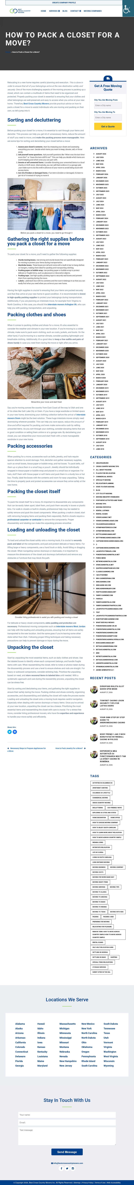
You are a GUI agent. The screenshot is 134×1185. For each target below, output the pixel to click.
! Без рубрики (101, 575)
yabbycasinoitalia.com (105, 602)
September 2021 (102, 317)
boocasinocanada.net (105, 643)
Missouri (64, 1042)
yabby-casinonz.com (104, 595)
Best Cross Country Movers (36, 103)
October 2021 (101, 313)
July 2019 (100, 405)
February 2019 (102, 422)
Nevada (64, 1056)
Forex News (101, 558)
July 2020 (100, 364)
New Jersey (66, 1065)
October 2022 (101, 273)
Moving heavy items (100, 882)
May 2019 (99, 412)
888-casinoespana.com (105, 578)
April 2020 (100, 374)
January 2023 (101, 262)
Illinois (40, 1033)
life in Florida (98, 852)
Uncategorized (102, 463)
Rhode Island (88, 1061)
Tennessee (109, 1028)
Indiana (41, 1037)
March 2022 (101, 296)
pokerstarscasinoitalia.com (108, 629)
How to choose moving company (105, 822)
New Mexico (88, 1023)
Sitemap (77, 1183)
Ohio (84, 1042)
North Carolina (89, 1033)
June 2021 (100, 327)
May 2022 (99, 290)
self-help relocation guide (103, 947)
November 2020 (102, 351)
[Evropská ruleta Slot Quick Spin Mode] (94, 689)
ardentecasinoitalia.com (106, 663)
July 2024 (100, 201)
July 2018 (100, 446)
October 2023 (101, 232)
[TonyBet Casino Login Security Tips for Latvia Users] (94, 704)
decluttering (98, 808)
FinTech (99, 599)
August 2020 (101, 361)
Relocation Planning (105, 483)
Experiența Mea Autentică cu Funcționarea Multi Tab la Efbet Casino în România (113, 756)
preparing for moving (101, 922)
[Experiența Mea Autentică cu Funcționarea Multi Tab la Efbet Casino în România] (94, 754)
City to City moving (104, 494)
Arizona (19, 1033)
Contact (74, 11)
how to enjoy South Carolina (104, 827)
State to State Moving (105, 487)
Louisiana (42, 1056)
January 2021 (101, 344)
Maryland (42, 1065)
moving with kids (117, 912)
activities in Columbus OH (102, 783)
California (20, 1042)
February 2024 (102, 218)
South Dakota (111, 1023)
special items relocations (103, 962)
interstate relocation (101, 847)
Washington (110, 1051)
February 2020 (102, 381)
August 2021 (101, 320)
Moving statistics (103, 507)
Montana (64, 1047)
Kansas (41, 1047)
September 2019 (102, 398)
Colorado (20, 1047)
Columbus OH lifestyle (101, 793)
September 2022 (102, 276)
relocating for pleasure (102, 927)
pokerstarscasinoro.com (106, 633)
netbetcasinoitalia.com (106, 656)
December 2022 (102, 266)
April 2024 (100, 212)
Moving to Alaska (99, 892)
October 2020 (101, 354)
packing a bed (108, 917)
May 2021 (99, 330)
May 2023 (99, 249)
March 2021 (101, 337)
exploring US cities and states (104, 813)
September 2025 (102, 191)
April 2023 (100, 252)
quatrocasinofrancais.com (107, 568)
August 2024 (101, 198)
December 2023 (102, 225)
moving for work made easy (103, 877)
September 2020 (102, 357)
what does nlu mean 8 (105, 622)
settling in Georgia (100, 952)
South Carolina (89, 1065)
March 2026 (101, 171)
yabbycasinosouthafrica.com (108, 605)
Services (53, 11)
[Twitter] (67, 1169)
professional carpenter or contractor (24, 519)
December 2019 (102, 388)
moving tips (114, 887)
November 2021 (102, 310)
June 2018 (100, 449)
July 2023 (100, 242)
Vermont (108, 1042)
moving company (116, 867)
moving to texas (99, 912)
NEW (97, 653)
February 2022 (102, 300)
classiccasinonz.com (105, 572)
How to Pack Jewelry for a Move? (69, 748)
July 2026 (100, 157)
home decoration (99, 817)
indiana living (98, 842)
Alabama (20, 1023)
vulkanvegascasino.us (105, 524)
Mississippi (66, 1037)
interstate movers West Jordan (70, 626)
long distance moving (101, 862)
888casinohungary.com (105, 588)
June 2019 (100, 408)
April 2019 (100, 415)
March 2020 (101, 378)
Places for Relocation (105, 473)
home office (115, 817)
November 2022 (102, 269)
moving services (99, 887)
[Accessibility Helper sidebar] (128, 8)
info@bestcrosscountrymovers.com (68, 1163)
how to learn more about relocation (107, 832)
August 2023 (101, 239)
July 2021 (100, 323)
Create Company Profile (64, 3)
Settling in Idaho (99, 957)
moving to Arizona (100, 897)
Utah (106, 1037)
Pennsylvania (89, 1056)
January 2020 (101, 385)
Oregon (85, 1051)
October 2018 (101, 435)
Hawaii (41, 1023)
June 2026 (100, 161)
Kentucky (42, 1051)
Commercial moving (100, 798)
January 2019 (101, 425)
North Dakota (89, 1037)
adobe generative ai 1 (105, 670)
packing (96, 917)
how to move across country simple (107, 837)
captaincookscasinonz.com (107, 548)
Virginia (108, 1047)
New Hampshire (68, 1061)
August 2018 (101, 442)
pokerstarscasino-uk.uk (106, 626)
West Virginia (111, 1056)
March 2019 (101, 418)
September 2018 (102, 439)
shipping (114, 957)
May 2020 (99, 371)
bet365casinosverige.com (107, 660)
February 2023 (102, 259)
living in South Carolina (102, 857)
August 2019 (101, 402)
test (98, 612)
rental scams (102, 514)
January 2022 (101, 303)
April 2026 (100, 167)
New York (87, 1028)
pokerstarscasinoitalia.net (108, 555)
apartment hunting (100, 788)
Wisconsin (109, 1061)
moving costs (98, 872)
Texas (107, 1033)
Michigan (64, 1028)
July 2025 (100, 195)
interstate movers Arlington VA (62, 304)
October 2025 (101, 188)
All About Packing (103, 470)
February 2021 (102, 340)
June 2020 (100, 368)
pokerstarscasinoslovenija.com (110, 639)
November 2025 (102, 184)
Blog (65, 11)
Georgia (19, 1065)
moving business (99, 867)
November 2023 (102, 229)
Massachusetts (68, 1023)
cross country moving (101, 803)
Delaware (20, 1056)
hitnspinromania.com (105, 531)
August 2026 (101, 154)
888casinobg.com (103, 582)
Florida (19, 1061)
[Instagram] (73, 1169)
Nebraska (65, 1051)
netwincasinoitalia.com (106, 561)
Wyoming (109, 1065)
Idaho (40, 1028)
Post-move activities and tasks (109, 500)
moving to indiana (100, 907)
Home (43, 11)
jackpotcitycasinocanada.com (109, 609)
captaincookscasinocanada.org (109, 541)
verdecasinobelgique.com (107, 521)
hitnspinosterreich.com (106, 527)
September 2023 (102, 235)
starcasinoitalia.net (105, 565)
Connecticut (21, 1051)
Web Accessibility (114, 1183)
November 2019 (102, 391)
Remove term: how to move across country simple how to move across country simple (107, 934)
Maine (40, 1061)
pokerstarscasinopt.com (106, 636)
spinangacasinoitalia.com (107, 667)
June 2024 (100, 205)
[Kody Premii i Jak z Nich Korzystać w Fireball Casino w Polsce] (94, 737)
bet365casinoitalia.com (106, 650)
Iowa (39, 1042)
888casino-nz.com (103, 585)
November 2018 (102, 432)
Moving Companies (93, 11)
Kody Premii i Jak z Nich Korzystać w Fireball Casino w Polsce (112, 736)
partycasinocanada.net (106, 592)
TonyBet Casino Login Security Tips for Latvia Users (112, 703)
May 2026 (99, 164)
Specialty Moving (103, 480)
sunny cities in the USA (101, 972)
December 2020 (102, 347)
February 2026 (102, 174)
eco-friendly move (115, 808)
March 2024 (101, 215)
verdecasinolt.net (103, 517)
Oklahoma (87, 1047)
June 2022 (100, 286)
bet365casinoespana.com (106, 646)
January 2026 (101, 178)
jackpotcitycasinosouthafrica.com (111, 616)
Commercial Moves (104, 477)
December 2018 (102, 429)
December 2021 (102, 307)
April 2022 (100, 293)
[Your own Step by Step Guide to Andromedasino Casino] (94, 720)
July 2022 (100, 283)
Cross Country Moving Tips (107, 466)
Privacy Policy (87, 1183)
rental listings (102, 510)
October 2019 (101, 395)
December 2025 (102, 181)
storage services (99, 967)
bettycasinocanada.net (106, 534)
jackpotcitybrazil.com (106, 551)
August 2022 (101, 279)
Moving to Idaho (99, 902)
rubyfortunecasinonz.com (107, 619)
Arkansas (20, 1037)
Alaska (19, 1028)
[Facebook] (61, 1169)
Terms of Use (100, 1183)
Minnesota (65, 1033)
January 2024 (101, 222)
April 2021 (100, 334)
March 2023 (101, 256)
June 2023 (100, 245)
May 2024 (99, 208)
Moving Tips (101, 504)
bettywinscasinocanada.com (108, 538)
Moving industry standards (107, 497)
